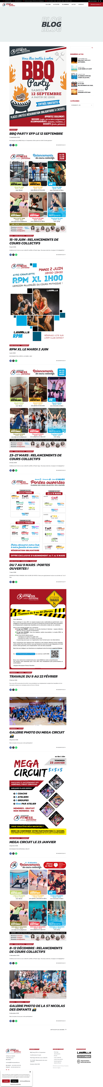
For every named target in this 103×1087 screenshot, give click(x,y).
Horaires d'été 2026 (84, 92)
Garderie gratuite (58, 1061)
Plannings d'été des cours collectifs (84, 77)
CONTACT (81, 4)
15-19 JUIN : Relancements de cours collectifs (33, 241)
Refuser (14, 1081)
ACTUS (74, 4)
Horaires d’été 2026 (35, 1064)
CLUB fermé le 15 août (85, 69)
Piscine (55, 1055)
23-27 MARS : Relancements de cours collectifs (35, 457)
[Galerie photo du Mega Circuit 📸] (37, 711)
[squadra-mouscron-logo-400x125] (84, 1061)
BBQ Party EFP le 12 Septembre (36, 133)
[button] (30, 1072)
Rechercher (92, 47)
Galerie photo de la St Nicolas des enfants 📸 (37, 1007)
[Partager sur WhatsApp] (16, 145)
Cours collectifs (57, 1057)
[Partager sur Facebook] (10, 145)
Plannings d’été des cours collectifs (38, 1057)
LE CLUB (48, 4)
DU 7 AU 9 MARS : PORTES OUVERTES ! (29, 566)
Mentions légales (57, 1067)
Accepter (6, 1081)
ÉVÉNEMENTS (13, 130)
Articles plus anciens (57, 1029)
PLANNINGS (65, 4)
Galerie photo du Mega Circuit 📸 (36, 734)
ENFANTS (12, 1002)
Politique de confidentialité (15, 1084)
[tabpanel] (37, 86)
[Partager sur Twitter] (13, 145)
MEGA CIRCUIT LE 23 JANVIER (32, 842)
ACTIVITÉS (56, 4)
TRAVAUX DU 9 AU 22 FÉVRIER (33, 676)
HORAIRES (21, 672)
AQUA (11, 236)
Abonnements (57, 1054)
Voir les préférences (25, 1081)
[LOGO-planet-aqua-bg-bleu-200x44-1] (84, 1056)
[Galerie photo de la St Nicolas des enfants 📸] (37, 984)
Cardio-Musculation (58, 1059)
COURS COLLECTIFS (19, 236)
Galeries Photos (57, 1063)
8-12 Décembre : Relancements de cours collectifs (35, 949)
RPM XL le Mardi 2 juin (28, 349)
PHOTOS (21, 728)
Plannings (56, 1052)
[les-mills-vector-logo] (84, 1053)
